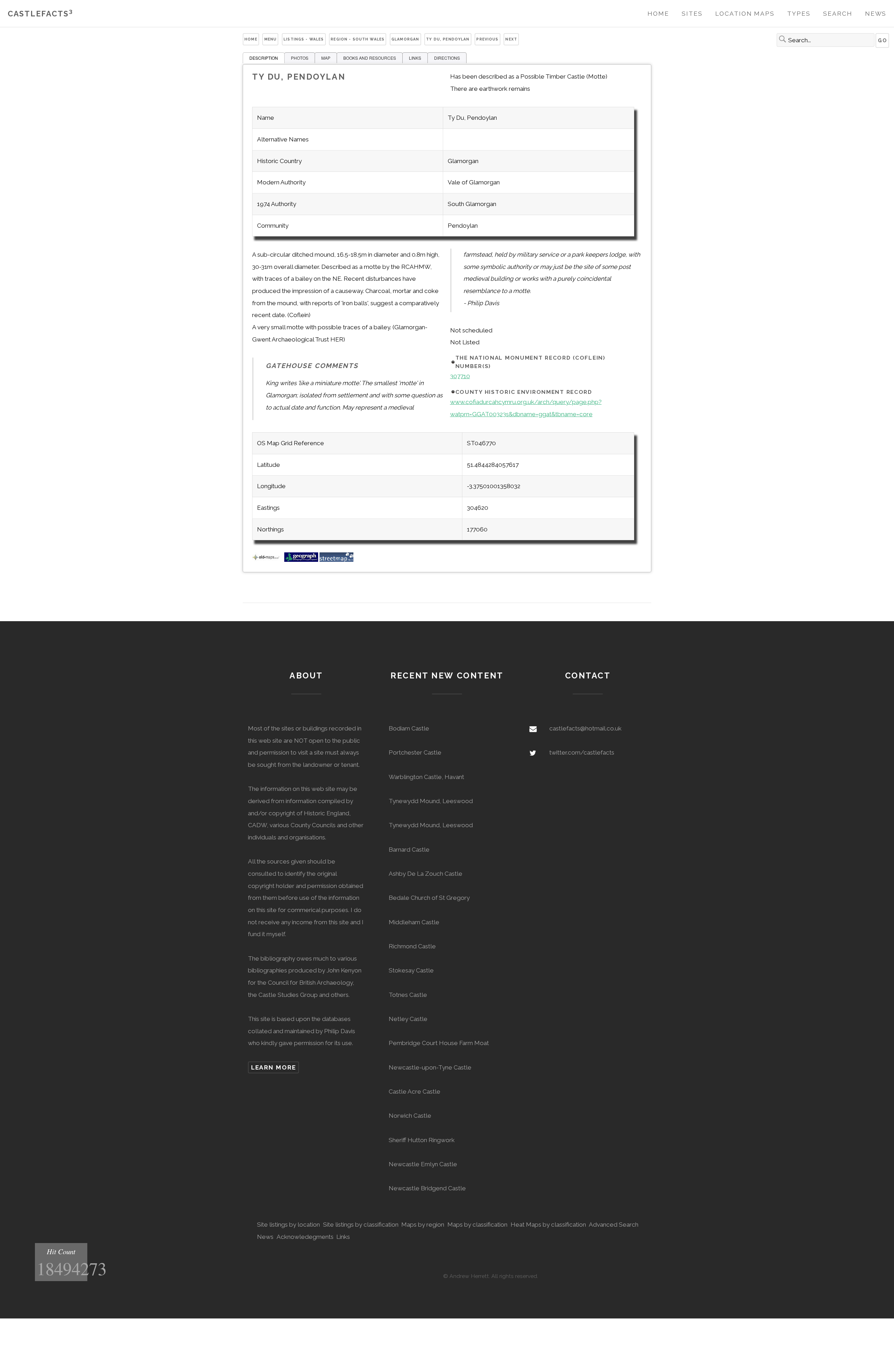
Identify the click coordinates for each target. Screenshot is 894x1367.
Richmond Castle (412, 946)
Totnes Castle (408, 994)
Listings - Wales (304, 39)
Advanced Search (613, 1224)
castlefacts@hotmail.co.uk (585, 728)
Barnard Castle (409, 849)
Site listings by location (288, 1224)
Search (837, 13)
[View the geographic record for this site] (301, 559)
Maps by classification (477, 1224)
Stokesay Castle (411, 970)
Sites (692, 13)
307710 (460, 376)
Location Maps (745, 13)
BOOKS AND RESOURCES (369, 58)
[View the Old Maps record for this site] (267, 559)
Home (658, 13)
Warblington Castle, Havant (426, 776)
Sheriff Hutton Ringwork (422, 1140)
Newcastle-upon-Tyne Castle (430, 1067)
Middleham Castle (414, 922)
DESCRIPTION (263, 58)
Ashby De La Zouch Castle (425, 873)
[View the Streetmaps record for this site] (336, 559)
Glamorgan (405, 39)
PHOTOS (299, 58)
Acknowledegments (305, 1236)
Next (511, 39)
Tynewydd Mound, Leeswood (431, 801)
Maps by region (422, 1224)
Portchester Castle (415, 752)
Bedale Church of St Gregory (429, 897)
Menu (270, 39)
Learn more (273, 1067)
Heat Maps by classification (548, 1224)
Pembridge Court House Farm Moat (439, 1042)
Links (343, 1236)
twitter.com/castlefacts (581, 752)
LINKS (415, 58)
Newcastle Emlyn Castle (423, 1164)
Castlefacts (40, 13)
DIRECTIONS (447, 58)
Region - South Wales (357, 39)
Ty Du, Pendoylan (447, 39)
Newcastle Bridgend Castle (427, 1188)
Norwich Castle (410, 1115)
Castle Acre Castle (414, 1091)
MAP (325, 58)
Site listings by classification (360, 1224)
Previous (487, 39)
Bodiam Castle (409, 728)
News (876, 13)
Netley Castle (408, 1018)
